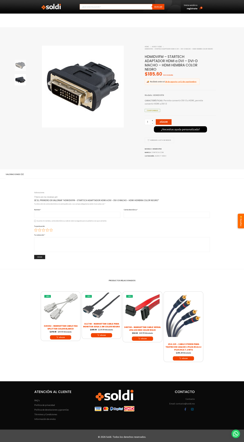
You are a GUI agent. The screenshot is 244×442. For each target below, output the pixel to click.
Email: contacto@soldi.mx (182, 403)
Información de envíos (45, 419)
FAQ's (37, 400)
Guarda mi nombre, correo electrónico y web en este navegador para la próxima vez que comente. (72, 221)
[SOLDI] (51, 8)
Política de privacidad (44, 405)
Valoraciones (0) (15, 174)
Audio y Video (157, 47)
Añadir (164, 122)
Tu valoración (39, 235)
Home (147, 47)
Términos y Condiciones (45, 414)
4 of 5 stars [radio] (47, 230)
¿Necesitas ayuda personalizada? (180, 129)
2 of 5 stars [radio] (39, 230)
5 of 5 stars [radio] (51, 230)
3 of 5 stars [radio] (43, 230)
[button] (60, 337)
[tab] (15, 174)
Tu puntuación (39, 226)
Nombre (37, 210)
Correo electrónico (131, 210)
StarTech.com (158, 152)
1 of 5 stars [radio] (36, 230)
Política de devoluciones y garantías (51, 409)
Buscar (158, 6)
